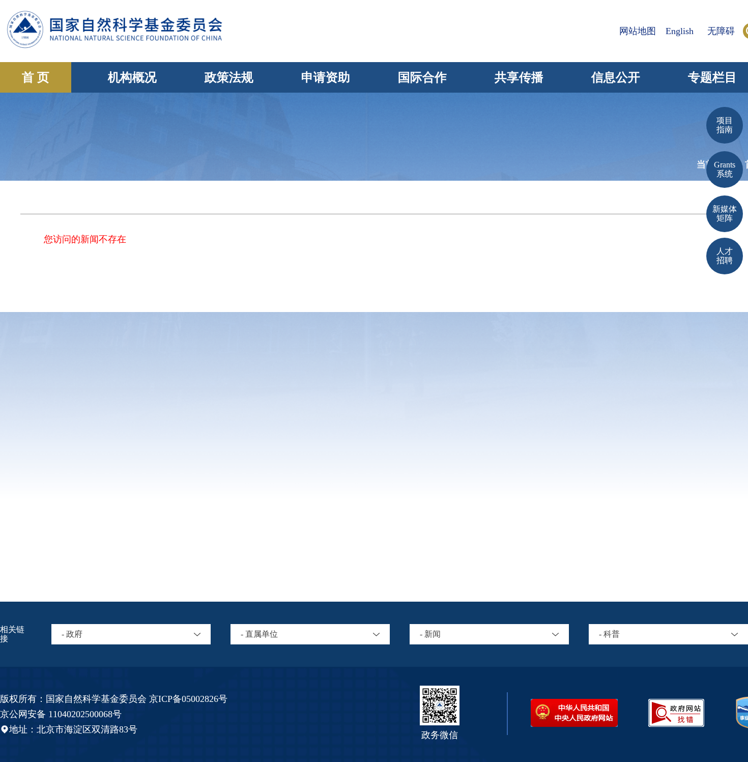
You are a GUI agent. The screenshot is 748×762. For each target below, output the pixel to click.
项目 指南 (724, 125)
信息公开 (615, 77)
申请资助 (325, 77)
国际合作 (422, 77)
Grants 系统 (724, 169)
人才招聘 (724, 256)
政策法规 (229, 77)
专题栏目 (712, 77)
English (680, 31)
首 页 (35, 77)
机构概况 (132, 77)
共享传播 (519, 77)
